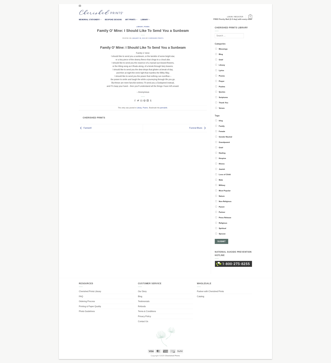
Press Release (224, 218)
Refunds (142, 306)
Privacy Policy (144, 316)
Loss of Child (224, 174)
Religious (222, 223)
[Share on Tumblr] (151, 101)
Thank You (223, 103)
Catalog (200, 296)
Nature (221, 196)
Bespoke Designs (113, 20)
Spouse (221, 234)
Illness (221, 164)
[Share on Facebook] (135, 101)
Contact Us (143, 321)
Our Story (142, 291)
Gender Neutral (225, 137)
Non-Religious (224, 201)
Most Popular (224, 191)
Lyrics (221, 70)
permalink (163, 108)
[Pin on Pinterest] (144, 101)
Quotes (221, 92)
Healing (221, 153)
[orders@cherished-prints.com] (80, 6)
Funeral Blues (196, 128)
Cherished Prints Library (90, 291)
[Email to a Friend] (141, 101)
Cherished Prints (155, 38)
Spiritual (222, 228)
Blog (220, 54)
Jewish (221, 169)
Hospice (222, 158)
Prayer (221, 81)
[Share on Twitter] (138, 101)
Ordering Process (87, 301)
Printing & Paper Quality (90, 306)
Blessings (223, 49)
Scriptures (223, 97)
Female (221, 131)
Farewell (87, 128)
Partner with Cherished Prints (210, 291)
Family (221, 126)
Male (220, 180)
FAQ (81, 296)
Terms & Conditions (147, 311)
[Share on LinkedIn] (148, 101)
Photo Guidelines (87, 311)
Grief (220, 60)
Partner (221, 212)
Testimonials (143, 301)
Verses (221, 108)
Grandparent (224, 142)
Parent (221, 207)
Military (221, 185)
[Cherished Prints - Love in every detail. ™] (101, 12)
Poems (146, 26)
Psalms (221, 87)
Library (144, 20)
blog (220, 121)
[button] (235, 16)
